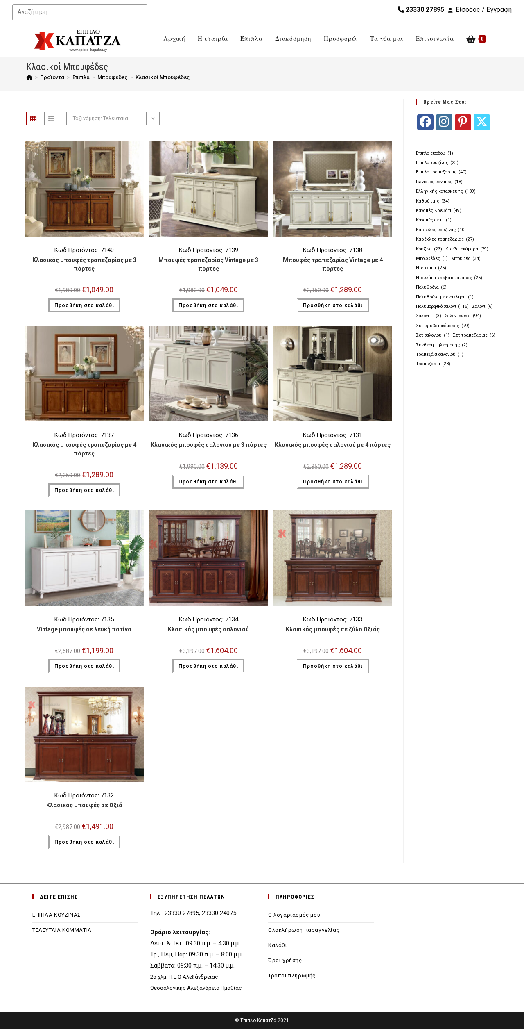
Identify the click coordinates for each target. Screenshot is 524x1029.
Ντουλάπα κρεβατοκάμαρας (449, 277)
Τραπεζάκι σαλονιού (439, 354)
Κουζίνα (429, 249)
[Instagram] (444, 122)
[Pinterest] (463, 122)
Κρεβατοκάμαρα (466, 249)
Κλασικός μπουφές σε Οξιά (84, 805)
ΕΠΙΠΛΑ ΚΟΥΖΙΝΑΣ (56, 915)
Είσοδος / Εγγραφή (484, 10)
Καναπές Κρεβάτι (438, 210)
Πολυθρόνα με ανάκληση (445, 297)
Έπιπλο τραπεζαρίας (441, 172)
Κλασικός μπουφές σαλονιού (208, 629)
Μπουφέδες (432, 258)
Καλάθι (277, 945)
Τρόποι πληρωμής (292, 975)
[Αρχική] (29, 77)
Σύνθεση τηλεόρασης (442, 345)
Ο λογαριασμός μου (294, 915)
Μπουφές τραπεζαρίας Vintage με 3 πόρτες (208, 264)
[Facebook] (425, 122)
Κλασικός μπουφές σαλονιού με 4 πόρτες (333, 445)
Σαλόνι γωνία (463, 316)
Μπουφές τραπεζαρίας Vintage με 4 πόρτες (333, 264)
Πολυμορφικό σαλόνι (442, 306)
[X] (482, 122)
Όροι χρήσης (285, 960)
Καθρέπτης (432, 201)
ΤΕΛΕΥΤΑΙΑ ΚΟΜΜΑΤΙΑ (62, 930)
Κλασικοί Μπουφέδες (163, 77)
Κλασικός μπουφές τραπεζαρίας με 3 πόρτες (84, 264)
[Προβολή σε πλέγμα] (33, 118)
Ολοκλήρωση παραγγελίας (303, 930)
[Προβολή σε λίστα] (51, 118)
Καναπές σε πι (434, 220)
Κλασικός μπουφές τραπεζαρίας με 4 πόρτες (84, 449)
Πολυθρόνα (431, 287)
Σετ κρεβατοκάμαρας (443, 325)
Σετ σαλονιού (432, 335)
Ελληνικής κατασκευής (446, 191)
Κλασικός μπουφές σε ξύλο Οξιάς (333, 629)
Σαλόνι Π (428, 316)
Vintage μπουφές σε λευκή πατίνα (84, 629)
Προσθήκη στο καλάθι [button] (84, 305)
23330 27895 (424, 10)
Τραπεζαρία (433, 364)
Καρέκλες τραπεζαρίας (445, 239)
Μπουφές (466, 258)
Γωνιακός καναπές (439, 181)
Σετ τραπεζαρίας (474, 335)
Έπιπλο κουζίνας (437, 162)
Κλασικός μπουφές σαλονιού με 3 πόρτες (209, 445)
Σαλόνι (482, 306)
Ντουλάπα (431, 268)
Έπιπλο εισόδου (434, 153)
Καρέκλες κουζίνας (441, 229)
